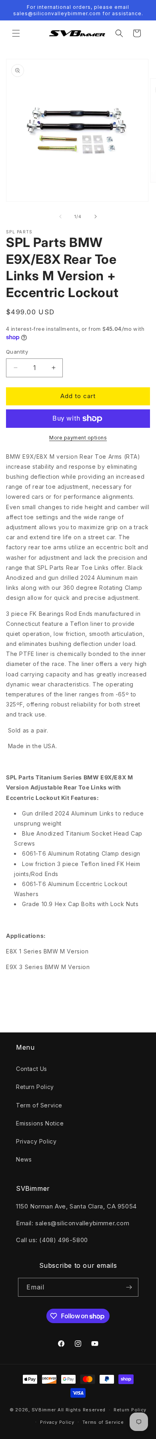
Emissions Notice (40, 1123)
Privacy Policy (36, 1141)
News (24, 1159)
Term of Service (39, 1105)
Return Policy (35, 1086)
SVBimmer (44, 1410)
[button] (16, 33)
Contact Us (31, 1068)
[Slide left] (60, 216)
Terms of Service (103, 1422)
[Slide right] (95, 216)
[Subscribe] (129, 1287)
